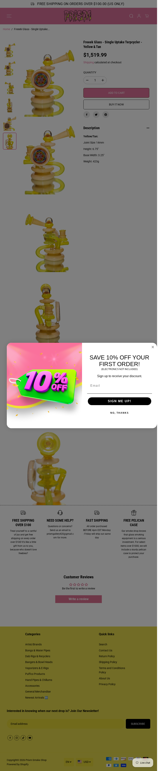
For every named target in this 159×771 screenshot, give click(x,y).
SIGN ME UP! (119, 401)
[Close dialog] (152, 347)
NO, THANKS (119, 413)
